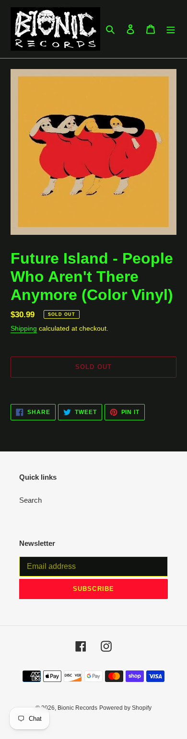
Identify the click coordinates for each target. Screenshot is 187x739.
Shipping (24, 328)
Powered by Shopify (125, 707)
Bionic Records (77, 707)
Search (30, 500)
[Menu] (171, 29)
